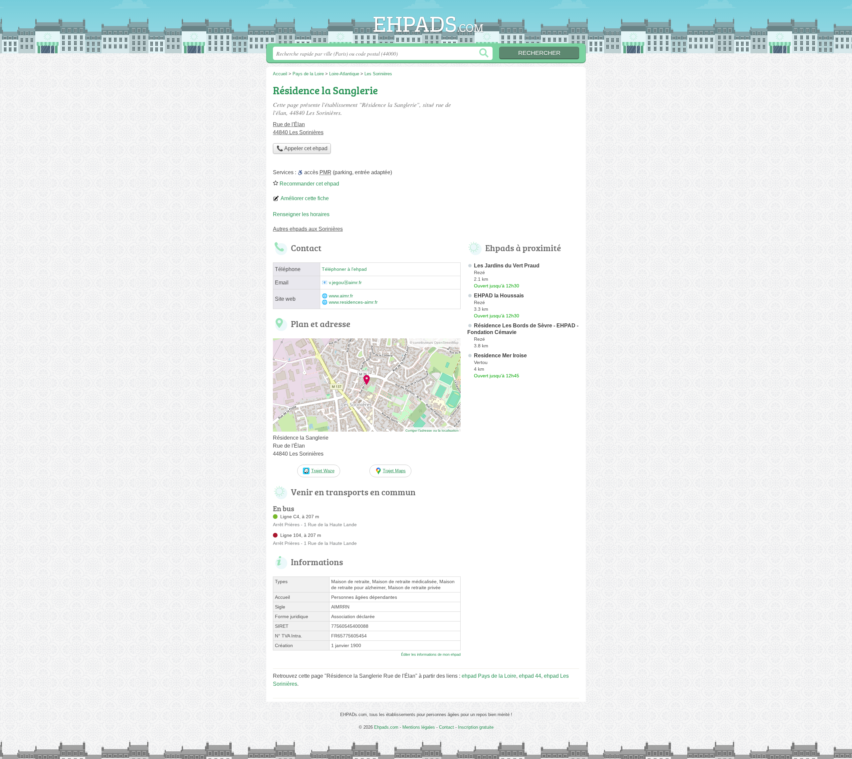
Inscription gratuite (476, 727)
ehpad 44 (530, 676)
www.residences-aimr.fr (353, 302)
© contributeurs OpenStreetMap (434, 342)
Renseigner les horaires (301, 214)
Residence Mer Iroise (500, 355)
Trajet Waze (322, 470)
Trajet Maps (394, 470)
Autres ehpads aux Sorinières (308, 229)
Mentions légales (418, 727)
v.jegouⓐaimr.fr (345, 282)
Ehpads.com (426, 23)
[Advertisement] (523, 128)
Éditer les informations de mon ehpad (431, 654)
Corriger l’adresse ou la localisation (432, 430)
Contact (446, 727)
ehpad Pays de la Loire (489, 676)
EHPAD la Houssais (499, 295)
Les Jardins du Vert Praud (506, 265)
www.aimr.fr (341, 295)
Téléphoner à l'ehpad (344, 269)
